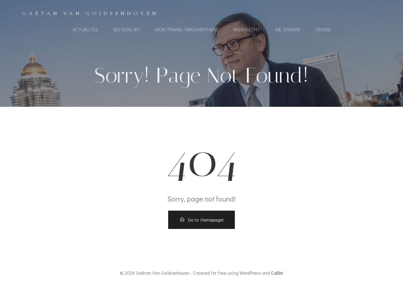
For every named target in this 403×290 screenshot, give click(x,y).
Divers (323, 29)
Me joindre (288, 29)
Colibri (277, 273)
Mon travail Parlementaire (186, 29)
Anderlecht (246, 29)
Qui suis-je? (126, 29)
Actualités (85, 29)
